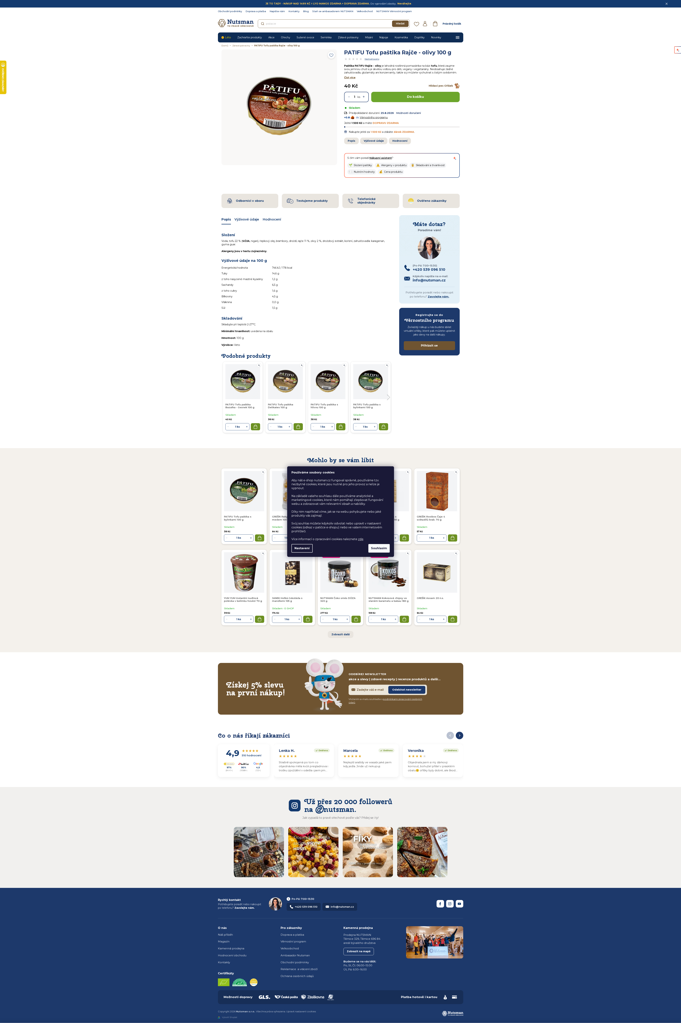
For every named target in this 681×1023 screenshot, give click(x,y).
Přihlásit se (429, 345)
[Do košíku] (259, 538)
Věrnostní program (293, 941)
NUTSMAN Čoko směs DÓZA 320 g (338, 599)
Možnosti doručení (408, 113)
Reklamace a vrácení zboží (299, 969)
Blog (306, 11)
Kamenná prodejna (231, 948)
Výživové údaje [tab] (246, 219)
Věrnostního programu (374, 117)
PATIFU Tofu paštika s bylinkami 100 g (237, 518)
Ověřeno (321, 750)
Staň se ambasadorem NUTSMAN (332, 11)
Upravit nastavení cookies (301, 1011)
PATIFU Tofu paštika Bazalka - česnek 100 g (239, 406)
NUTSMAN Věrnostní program (394, 11)
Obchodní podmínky (230, 11)
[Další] (459, 735)
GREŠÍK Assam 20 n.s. (430, 598)
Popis (351, 140)
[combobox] (334, 23)
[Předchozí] (450, 735)
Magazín (223, 941)
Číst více (350, 77)
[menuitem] (226, 37)
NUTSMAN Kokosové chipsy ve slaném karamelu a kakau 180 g (389, 599)
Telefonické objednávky (366, 200)
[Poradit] (263, 472)
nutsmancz (450, 903)
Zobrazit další (341, 634)
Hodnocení (399, 140)
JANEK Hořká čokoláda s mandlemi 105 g (287, 599)
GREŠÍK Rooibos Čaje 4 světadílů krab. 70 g (431, 518)
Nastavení (302, 548)
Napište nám (277, 11)
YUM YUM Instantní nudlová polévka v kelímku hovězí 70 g (243, 599)
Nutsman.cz (440, 903)
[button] (360, 165)
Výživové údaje (374, 140)
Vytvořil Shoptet (229, 1017)
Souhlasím (379, 548)
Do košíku (415, 97)
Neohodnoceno (372, 59)
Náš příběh (225, 934)
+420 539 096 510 (306, 906)
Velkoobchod (365, 11)
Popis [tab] (226, 219)
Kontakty (293, 11)
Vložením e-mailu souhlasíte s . (385, 701)
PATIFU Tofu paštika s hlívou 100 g (324, 406)
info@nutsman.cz (342, 906)
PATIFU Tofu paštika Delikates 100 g (280, 406)
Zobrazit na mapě (358, 951)
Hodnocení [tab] (272, 219)
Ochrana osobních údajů (297, 976)
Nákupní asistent (380, 158)
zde (360, 539)
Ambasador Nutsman (295, 955)
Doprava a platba (256, 11)
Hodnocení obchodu (232, 955)
